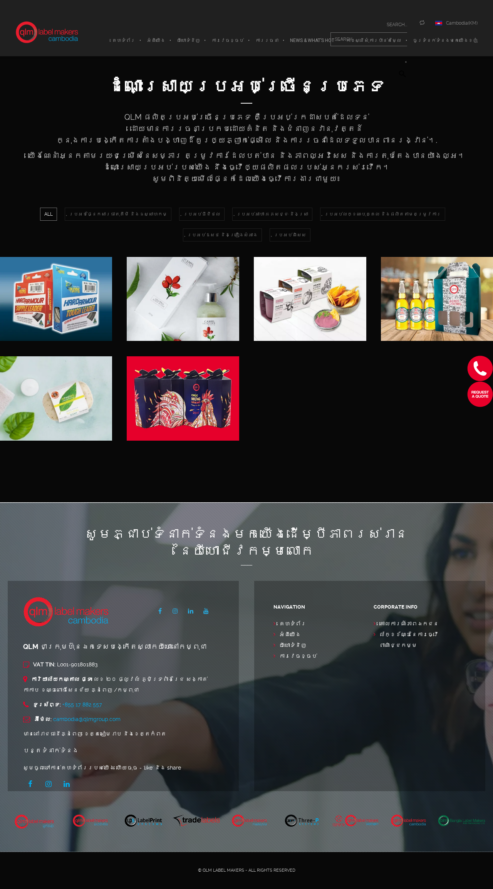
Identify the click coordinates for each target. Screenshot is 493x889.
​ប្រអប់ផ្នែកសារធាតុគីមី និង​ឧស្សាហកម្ (118, 214)
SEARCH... (397, 24)
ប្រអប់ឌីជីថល (201, 214)
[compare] (424, 22)
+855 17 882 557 (82, 704)
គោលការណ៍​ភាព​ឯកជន (409, 624)
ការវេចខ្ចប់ (298, 656)
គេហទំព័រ (292, 624)
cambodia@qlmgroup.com (87, 719)
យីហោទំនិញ (292, 645)
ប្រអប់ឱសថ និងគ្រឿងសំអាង (222, 235)
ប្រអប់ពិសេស (290, 235)
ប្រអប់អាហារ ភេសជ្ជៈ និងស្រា (272, 214)
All (48, 214)
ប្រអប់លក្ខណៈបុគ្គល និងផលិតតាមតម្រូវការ (382, 214)
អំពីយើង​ (290, 634)
